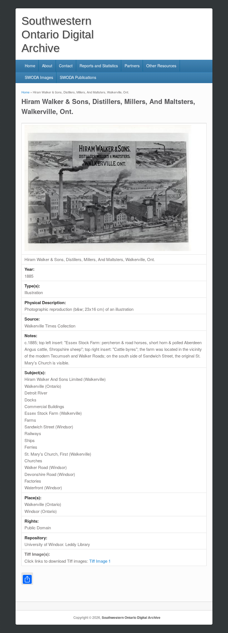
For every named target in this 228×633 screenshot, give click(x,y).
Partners (132, 65)
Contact (66, 65)
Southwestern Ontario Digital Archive (131, 617)
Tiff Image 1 (100, 561)
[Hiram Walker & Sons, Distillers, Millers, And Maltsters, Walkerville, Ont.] (107, 249)
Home (30, 65)
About (47, 65)
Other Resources (161, 65)
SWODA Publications (78, 77)
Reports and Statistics (99, 65)
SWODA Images (39, 77)
